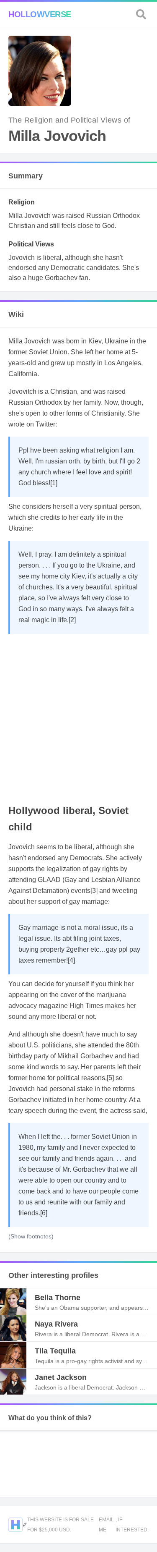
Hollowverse (39, 14)
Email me (106, 1525)
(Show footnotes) (31, 1236)
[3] (94, 890)
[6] (43, 1213)
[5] (110, 1077)
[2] (72, 619)
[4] (71, 960)
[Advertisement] (78, 717)
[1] (53, 483)
